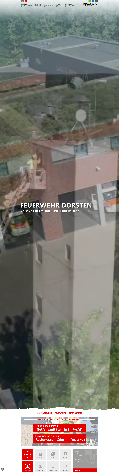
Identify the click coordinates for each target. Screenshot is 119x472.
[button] (22, 1)
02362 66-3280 (79, 461)
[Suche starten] (26, 1)
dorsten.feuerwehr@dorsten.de (82, 463)
